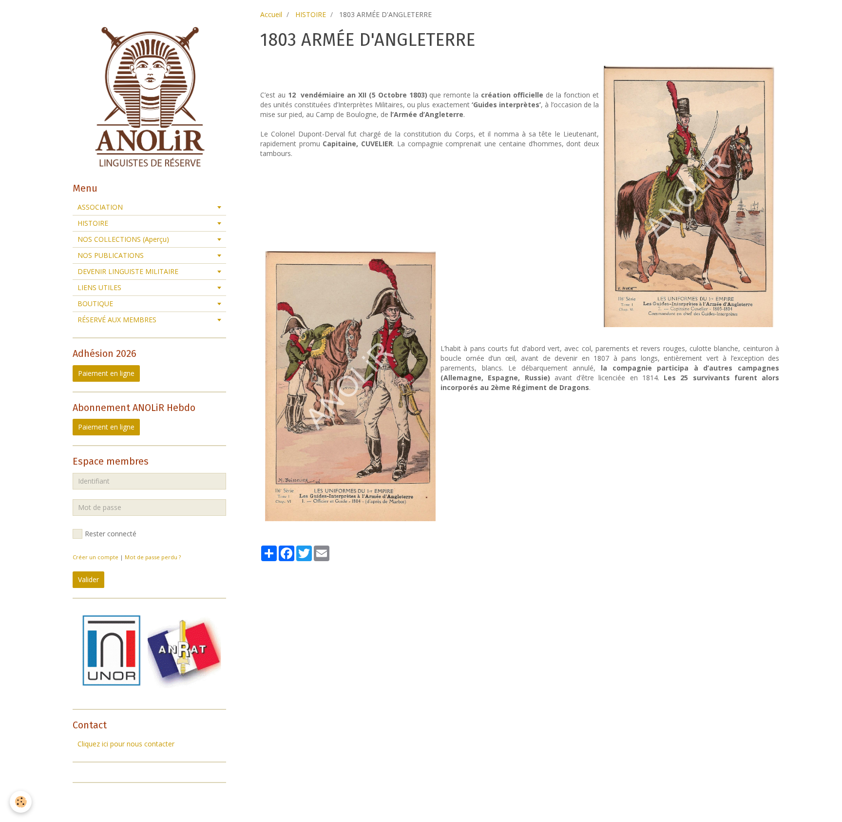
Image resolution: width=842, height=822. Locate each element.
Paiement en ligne (106, 373)
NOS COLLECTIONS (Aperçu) (123, 239)
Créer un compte (95, 557)
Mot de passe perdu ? (153, 557)
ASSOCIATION (100, 207)
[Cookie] (21, 802)
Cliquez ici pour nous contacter (125, 743)
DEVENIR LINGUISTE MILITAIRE (127, 271)
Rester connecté (110, 533)
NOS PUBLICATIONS (110, 255)
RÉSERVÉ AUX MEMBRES (116, 319)
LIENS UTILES (99, 287)
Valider (88, 579)
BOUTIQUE (95, 303)
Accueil (271, 14)
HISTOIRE (310, 14)
